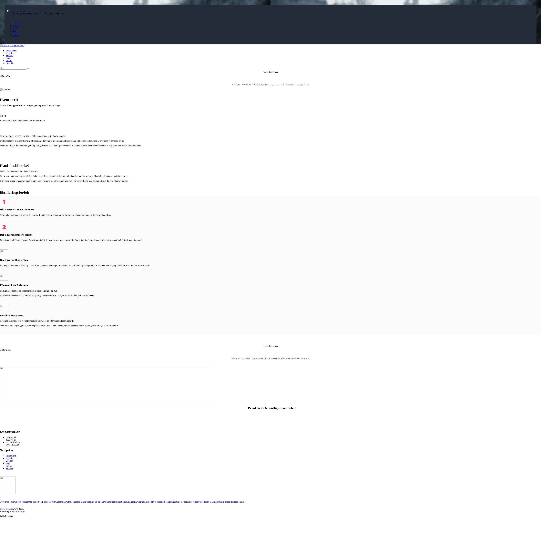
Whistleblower (6, 516)
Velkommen (11, 456)
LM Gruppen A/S (8, 509)
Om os (9, 466)
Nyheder (9, 458)
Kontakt (9, 468)
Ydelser (9, 461)
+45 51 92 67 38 (13, 442)
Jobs (8, 463)
